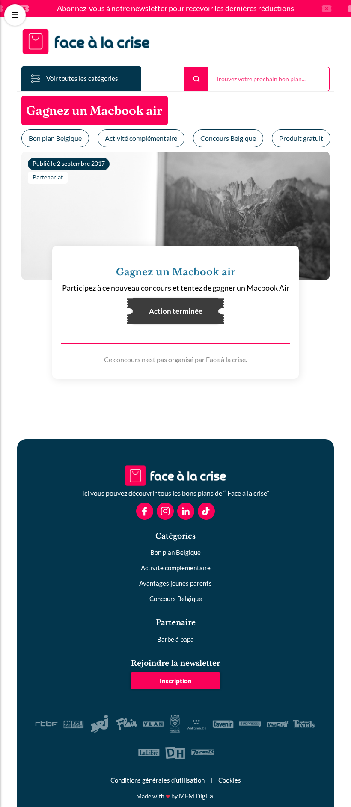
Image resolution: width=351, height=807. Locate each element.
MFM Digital (197, 796)
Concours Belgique (228, 138)
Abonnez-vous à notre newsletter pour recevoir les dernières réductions (175, 8)
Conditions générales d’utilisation (157, 780)
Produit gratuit (301, 138)
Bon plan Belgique (55, 138)
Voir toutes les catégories (82, 78)
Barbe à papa (175, 639)
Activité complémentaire (141, 138)
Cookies (229, 780)
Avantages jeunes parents (175, 583)
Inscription (176, 681)
